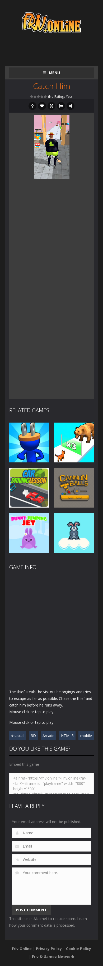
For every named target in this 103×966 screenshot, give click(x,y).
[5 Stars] (45, 96)
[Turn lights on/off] (32, 106)
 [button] (61, 106)
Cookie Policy (78, 948)
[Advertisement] (56, 48)
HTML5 (67, 735)
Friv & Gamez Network (53, 956)
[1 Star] (32, 96)
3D (33, 735)
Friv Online (22, 948)
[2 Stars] (35, 96)
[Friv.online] (51, 21)
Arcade (48, 735)
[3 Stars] (38, 96)
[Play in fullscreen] (51, 106)
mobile (86, 735)
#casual (17, 735)
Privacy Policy (49, 948)
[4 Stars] (42, 96)
